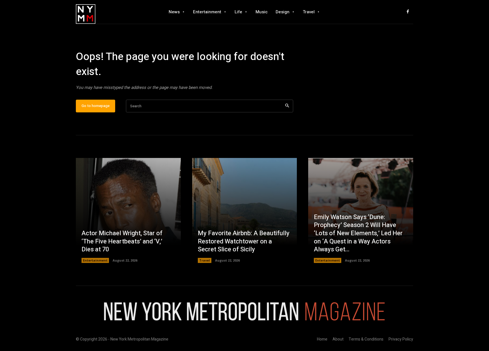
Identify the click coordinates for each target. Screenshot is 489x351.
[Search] (287, 106)
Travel (204, 260)
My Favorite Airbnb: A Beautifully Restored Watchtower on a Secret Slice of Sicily (243, 241)
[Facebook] (407, 12)
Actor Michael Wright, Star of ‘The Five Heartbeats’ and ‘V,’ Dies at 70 (122, 241)
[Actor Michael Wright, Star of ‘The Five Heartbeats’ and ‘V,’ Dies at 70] (128, 210)
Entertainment (95, 260)
